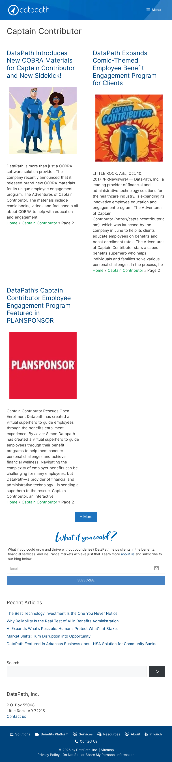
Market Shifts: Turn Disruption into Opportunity (48, 636)
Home (12, 223)
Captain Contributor (39, 223)
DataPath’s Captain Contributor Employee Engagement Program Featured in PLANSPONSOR (39, 305)
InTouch (155, 734)
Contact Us (87, 741)
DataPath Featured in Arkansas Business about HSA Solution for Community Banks (81, 644)
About (134, 734)
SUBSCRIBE (86, 580)
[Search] (157, 671)
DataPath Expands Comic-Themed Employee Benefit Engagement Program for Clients (125, 68)
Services (85, 734)
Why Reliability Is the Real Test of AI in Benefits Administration (63, 621)
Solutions (21, 734)
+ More (86, 516)
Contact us (16, 716)
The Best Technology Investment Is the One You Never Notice (62, 613)
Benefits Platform (53, 734)
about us (128, 554)
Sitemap (107, 750)
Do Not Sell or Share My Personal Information (98, 755)
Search (13, 663)
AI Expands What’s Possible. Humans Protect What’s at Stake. (62, 628)
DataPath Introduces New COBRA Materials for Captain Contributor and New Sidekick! (41, 64)
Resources (110, 734)
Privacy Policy (48, 755)
